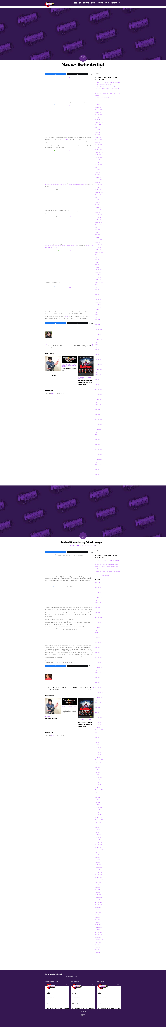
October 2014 (98, 219)
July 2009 (97, 377)
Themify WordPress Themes (79, 978)
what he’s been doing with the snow (61, 184)
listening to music (63, 245)
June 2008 (97, 409)
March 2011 (98, 327)
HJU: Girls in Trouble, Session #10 (102, 97)
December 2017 (99, 144)
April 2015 (97, 204)
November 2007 (99, 427)
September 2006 (99, 462)
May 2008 (97, 412)
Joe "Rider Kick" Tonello (75, 545)
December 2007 (99, 424)
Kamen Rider (85, 68)
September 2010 (99, 342)
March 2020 (98, 107)
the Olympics (71, 212)
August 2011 (98, 314)
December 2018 (99, 114)
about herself (65, 284)
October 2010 (98, 339)
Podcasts (86, 3)
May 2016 (97, 172)
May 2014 (97, 232)
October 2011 (98, 309)
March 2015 (98, 207)
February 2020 (98, 109)
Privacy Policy (83, 1011)
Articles (47, 372)
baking (50, 212)
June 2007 (97, 439)
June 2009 (97, 379)
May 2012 (97, 292)
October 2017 (98, 149)
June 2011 (97, 319)
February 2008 (98, 419)
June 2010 (97, 349)
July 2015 (97, 197)
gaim (70, 68)
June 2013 (97, 259)
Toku (63, 366)
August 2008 (98, 404)
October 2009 (98, 369)
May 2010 (97, 352)
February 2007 (98, 449)
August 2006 (98, 464)
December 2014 (99, 214)
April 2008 (97, 414)
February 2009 (98, 389)
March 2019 (98, 112)
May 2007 (97, 442)
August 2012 (98, 284)
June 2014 (97, 229)
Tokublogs (66, 139)
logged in (53, 393)
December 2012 (99, 274)
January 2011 (98, 332)
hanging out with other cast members (78, 184)
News (63, 365)
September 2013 (99, 252)
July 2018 (97, 127)
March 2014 (98, 237)
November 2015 (99, 187)
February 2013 (98, 269)
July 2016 (97, 167)
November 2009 (99, 367)
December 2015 (99, 184)
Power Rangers (67, 365)
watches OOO (62, 212)
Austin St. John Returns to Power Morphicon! (82, 346)
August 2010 (98, 344)
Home (75, 3)
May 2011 (97, 322)
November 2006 (99, 457)
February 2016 (98, 179)
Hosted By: (83, 1014)
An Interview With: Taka (51, 376)
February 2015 (98, 209)
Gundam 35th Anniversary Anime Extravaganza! (56, 346)
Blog (80, 3)
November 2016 (99, 164)
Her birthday (48, 284)
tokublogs (91, 68)
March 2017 (98, 154)
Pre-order (73, 365)
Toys (51, 373)
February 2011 (98, 329)
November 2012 (99, 277)
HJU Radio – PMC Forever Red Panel (103, 91)
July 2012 (97, 287)
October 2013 (98, 249)
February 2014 (98, 239)
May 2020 (97, 104)
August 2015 (98, 194)
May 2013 (97, 262)
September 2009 (99, 372)
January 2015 (98, 212)
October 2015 (98, 189)
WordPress (72, 978)
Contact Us (114, 3)
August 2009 (98, 374)
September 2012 (99, 282)
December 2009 (99, 364)
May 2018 (97, 132)
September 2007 (99, 432)
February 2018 (98, 139)
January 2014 (98, 242)
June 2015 (97, 199)
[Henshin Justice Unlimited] (50, 6)
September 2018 (99, 122)
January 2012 (98, 302)
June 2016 (97, 169)
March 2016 (98, 177)
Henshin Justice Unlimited (54, 372)
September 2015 (99, 192)
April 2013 (97, 264)
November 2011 (99, 307)
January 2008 (98, 422)
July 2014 (97, 227)
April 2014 (97, 234)
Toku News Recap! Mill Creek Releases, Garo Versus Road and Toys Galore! (85, 382)
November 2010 (99, 337)
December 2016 (99, 162)
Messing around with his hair (52, 245)
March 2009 (98, 387)
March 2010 (98, 357)
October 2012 (98, 279)
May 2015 (97, 202)
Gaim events (54, 284)
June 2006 (97, 469)
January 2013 (98, 272)
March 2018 (98, 137)
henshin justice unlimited (77, 68)
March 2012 (98, 297)
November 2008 (99, 397)
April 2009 (97, 384)
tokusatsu (95, 68)
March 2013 (98, 267)
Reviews (93, 3)
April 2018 (97, 134)
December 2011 (99, 304)
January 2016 (98, 182)
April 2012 (97, 294)
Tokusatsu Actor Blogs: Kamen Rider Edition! (83, 64)
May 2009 (97, 382)
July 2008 (97, 407)
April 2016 (97, 174)
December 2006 (99, 454)
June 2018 (97, 129)
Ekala (66, 68)
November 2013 (99, 247)
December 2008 (99, 394)
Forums (107, 3)
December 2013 (99, 244)
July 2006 (97, 467)
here (75, 662)
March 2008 (98, 417)
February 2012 (98, 299)
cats (90, 184)
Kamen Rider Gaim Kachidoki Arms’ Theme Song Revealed (57, 688)
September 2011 (99, 312)
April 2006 (97, 474)
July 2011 (97, 317)
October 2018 (98, 119)
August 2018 (98, 124)
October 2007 (98, 429)
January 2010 (98, 362)
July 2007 (97, 437)
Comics (63, 364)
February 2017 (98, 157)
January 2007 (98, 452)
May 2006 (97, 472)
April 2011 (97, 324)
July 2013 (97, 257)
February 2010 (98, 359)
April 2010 (97, 354)
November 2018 (99, 117)
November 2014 (99, 217)
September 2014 (99, 222)
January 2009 (98, 392)
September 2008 (99, 402)
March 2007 (98, 447)
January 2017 (98, 159)
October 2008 (98, 399)
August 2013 (98, 254)
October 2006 (98, 459)
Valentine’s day (48, 184)
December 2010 (99, 334)
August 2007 (98, 434)
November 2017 (99, 147)
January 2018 (98, 142)
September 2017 (99, 152)
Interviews (100, 3)
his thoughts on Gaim (72, 245)
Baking (46, 212)
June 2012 (97, 289)
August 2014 (98, 224)
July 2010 (97, 347)
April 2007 (97, 444)
